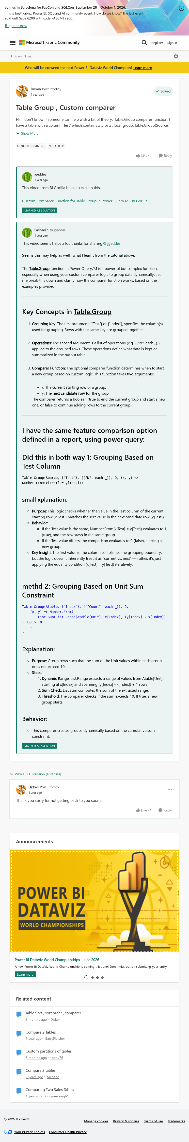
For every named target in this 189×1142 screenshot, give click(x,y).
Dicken (36, 89)
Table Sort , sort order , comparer (53, 1012)
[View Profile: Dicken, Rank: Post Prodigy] (22, 91)
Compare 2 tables (41, 1070)
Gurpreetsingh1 (57, 1096)
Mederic (53, 1076)
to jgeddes (57, 230)
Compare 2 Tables (41, 1032)
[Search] (144, 43)
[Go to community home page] (49, 42)
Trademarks (176, 1121)
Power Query (23, 56)
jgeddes (40, 174)
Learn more (142, 67)
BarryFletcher (55, 1038)
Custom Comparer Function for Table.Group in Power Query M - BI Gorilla (84, 200)
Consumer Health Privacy (68, 1132)
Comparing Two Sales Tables (50, 1089)
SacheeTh (41, 230)
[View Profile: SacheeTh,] (27, 233)
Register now (16, 25)
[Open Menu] (176, 56)
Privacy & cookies (126, 1121)
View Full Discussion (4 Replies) (38, 774)
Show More (29, 133)
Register (157, 42)
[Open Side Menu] (12, 42)
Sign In (172, 42)
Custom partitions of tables (49, 1051)
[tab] (92, 977)
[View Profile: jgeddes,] (27, 177)
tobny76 (56, 1057)
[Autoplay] (86, 977)
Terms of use (153, 1121)
